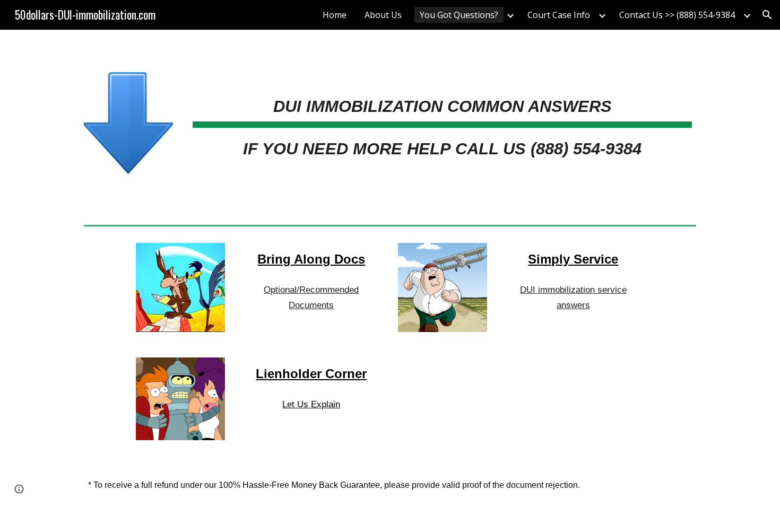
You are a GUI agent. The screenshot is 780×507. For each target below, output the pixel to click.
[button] (767, 15)
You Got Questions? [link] (459, 15)
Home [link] (334, 15)
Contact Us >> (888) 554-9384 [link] (677, 15)
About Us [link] (383, 15)
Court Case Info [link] (558, 15)
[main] (442, 119)
